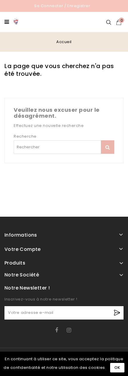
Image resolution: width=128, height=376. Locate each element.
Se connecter (48, 6)
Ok (117, 367)
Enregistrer (78, 6)
